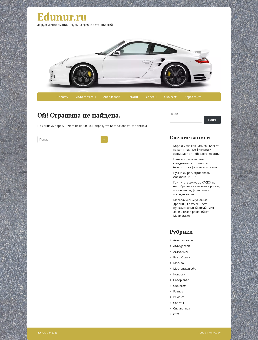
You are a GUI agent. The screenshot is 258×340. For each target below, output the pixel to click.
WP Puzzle (215, 332)
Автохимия (180, 252)
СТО (176, 314)
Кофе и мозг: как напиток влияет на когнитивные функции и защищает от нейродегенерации (196, 150)
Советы (151, 97)
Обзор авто (181, 280)
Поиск (174, 114)
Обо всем (170, 97)
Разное (178, 291)
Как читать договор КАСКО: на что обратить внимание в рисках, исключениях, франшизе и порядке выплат (196, 188)
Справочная (181, 308)
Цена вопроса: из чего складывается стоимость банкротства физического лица (195, 163)
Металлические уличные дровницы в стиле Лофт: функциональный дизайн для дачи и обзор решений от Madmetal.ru (193, 208)
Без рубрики (181, 257)
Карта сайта (193, 97)
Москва (178, 263)
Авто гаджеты (86, 97)
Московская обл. (184, 269)
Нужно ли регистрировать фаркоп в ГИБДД (191, 175)
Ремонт (133, 97)
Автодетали (111, 97)
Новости (62, 97)
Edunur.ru (62, 16)
